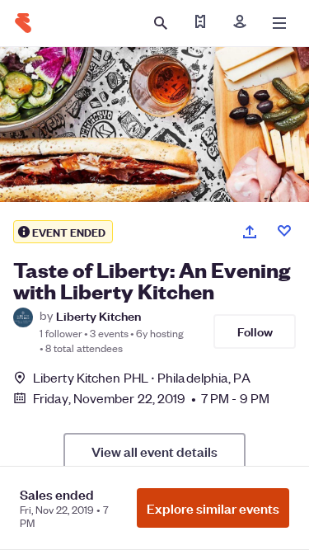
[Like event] (284, 230)
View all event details (154, 451)
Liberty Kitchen (98, 315)
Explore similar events (213, 508)
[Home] (23, 23)
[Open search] (160, 23)
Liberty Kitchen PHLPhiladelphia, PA (141, 377)
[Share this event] (249, 231)
